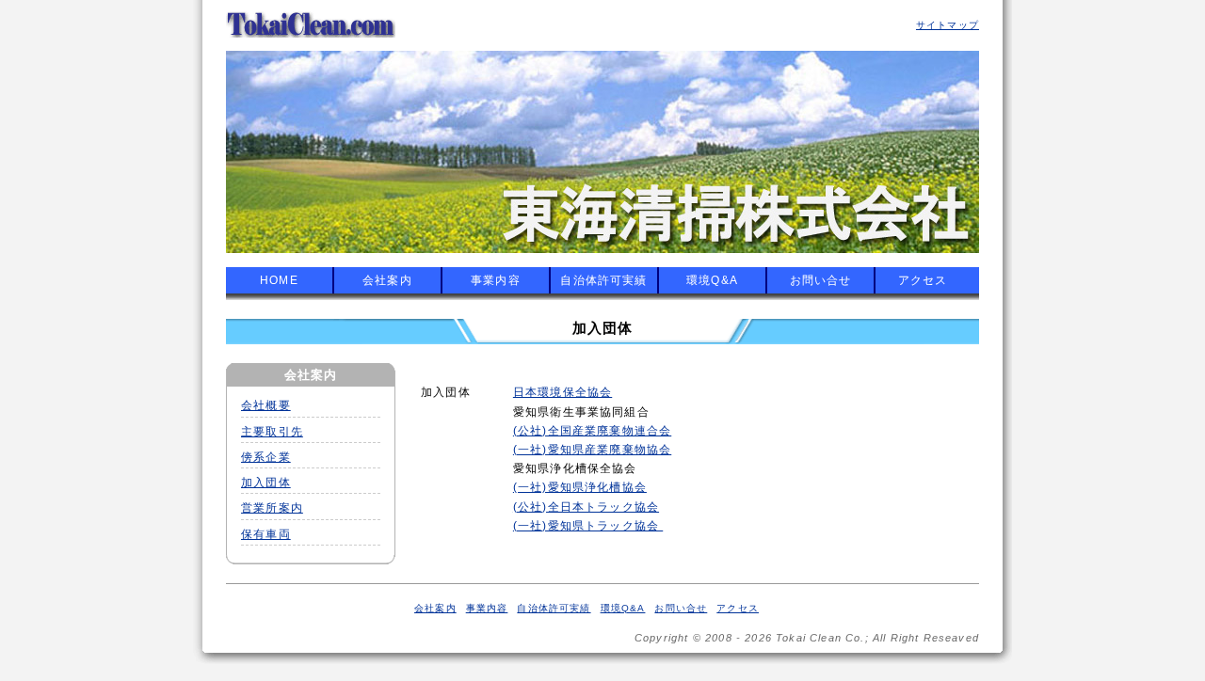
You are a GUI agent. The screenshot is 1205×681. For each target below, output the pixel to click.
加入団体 (266, 482)
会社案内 (387, 280)
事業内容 (496, 280)
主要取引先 (272, 431)
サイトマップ (947, 25)
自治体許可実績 (603, 280)
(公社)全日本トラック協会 (586, 506)
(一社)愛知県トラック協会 (588, 525)
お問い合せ (821, 280)
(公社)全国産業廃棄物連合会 (592, 430)
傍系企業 (266, 457)
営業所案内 (272, 508)
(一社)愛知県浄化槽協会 (580, 487)
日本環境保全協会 (562, 392)
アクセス (923, 280)
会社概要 (266, 405)
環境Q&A (712, 280)
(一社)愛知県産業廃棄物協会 (592, 449)
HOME (279, 280)
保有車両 (266, 534)
